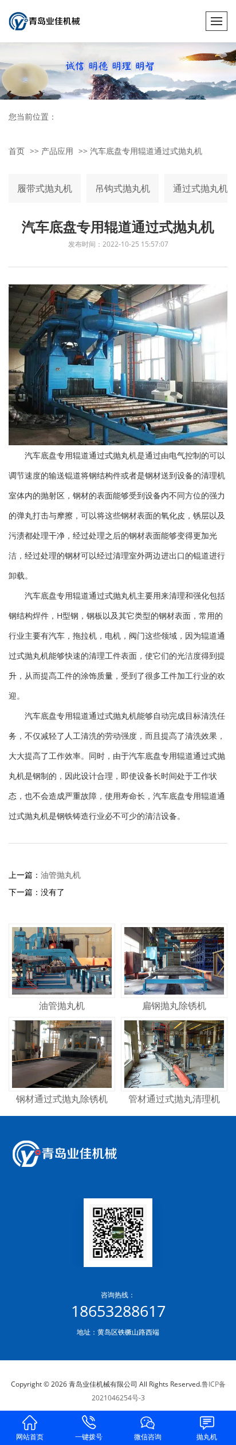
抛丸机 (206, 1437)
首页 (17, 150)
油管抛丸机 (61, 874)
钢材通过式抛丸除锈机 (62, 1098)
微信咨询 (148, 1437)
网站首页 (30, 1437)
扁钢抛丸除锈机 (174, 1005)
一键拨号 (89, 1437)
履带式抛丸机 (44, 188)
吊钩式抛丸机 (122, 188)
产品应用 (57, 150)
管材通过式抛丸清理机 (174, 1098)
